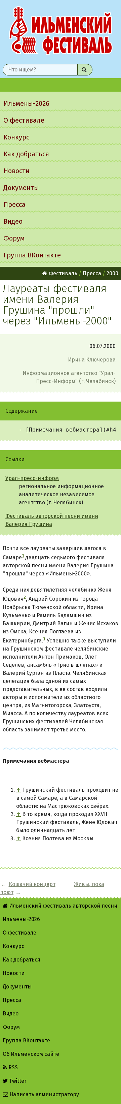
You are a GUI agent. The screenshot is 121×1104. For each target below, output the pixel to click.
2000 (112, 273)
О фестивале (23, 120)
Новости (16, 171)
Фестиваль (62, 273)
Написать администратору (43, 1094)
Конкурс (16, 137)
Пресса (14, 204)
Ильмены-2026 (26, 103)
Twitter (17, 1081)
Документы (21, 188)
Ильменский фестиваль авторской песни (60, 30)
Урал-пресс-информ (32, 478)
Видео (13, 221)
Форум (14, 238)
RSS (12, 1067)
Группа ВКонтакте (32, 255)
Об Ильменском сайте (31, 1054)
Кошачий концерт (32, 884)
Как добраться (26, 154)
